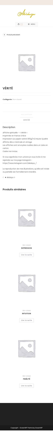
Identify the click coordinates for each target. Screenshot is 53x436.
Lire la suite (26, 255)
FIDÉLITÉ (26, 379)
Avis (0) (26, 120)
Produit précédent (13, 35)
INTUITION (26, 313)
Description (26, 114)
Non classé (17, 99)
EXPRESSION (26, 248)
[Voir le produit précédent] (4, 34)
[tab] (26, 114)
